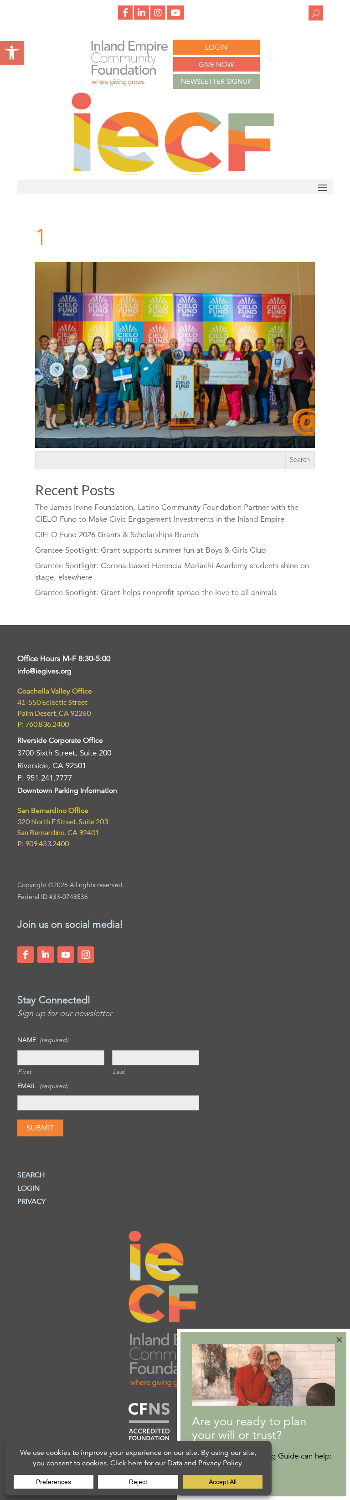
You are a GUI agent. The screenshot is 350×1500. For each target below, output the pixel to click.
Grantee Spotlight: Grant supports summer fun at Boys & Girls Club (150, 550)
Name (42, 1040)
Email (42, 1086)
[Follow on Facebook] (25, 954)
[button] (12, 53)
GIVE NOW (216, 64)
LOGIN (216, 47)
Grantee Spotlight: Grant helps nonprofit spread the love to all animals (156, 592)
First (24, 1072)
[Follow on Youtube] (65, 954)
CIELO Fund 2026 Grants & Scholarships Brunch (116, 534)
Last (119, 1072)
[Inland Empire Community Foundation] (172, 172)
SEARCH (31, 1175)
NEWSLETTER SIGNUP (216, 81)
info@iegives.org (44, 671)
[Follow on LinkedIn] (45, 954)
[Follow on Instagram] (85, 954)
